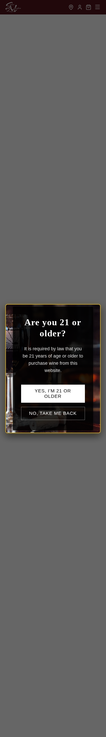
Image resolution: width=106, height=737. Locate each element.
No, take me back (53, 413)
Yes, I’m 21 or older (53, 393)
